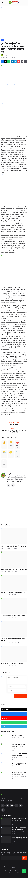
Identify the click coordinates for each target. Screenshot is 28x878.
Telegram (6, 726)
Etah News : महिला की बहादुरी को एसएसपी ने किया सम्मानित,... (19, 754)
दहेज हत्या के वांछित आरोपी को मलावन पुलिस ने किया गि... (13, 546)
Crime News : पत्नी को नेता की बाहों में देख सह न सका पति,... (19, 828)
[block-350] (10, 84)
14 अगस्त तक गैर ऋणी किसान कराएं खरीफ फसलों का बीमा (14, 569)
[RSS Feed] (13, 485)
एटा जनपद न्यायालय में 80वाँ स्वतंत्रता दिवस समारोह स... (13, 615)
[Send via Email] (18, 61)
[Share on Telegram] (15, 61)
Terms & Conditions (14, 870)
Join (24, 858)
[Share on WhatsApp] (8, 61)
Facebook (6, 714)
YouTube (6, 718)
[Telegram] (21, 805)
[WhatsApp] (16, 805)
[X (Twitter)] (3, 805)
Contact (6, 870)
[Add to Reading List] (25, 61)
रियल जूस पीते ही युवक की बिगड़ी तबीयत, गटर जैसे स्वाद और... (18, 745)
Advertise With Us (21, 872)
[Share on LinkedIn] (12, 61)
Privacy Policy (11, 872)
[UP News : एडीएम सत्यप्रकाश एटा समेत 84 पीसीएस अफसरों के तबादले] (6, 765)
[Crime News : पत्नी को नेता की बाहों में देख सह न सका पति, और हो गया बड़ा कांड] (6, 830)
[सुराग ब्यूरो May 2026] (6, 738)
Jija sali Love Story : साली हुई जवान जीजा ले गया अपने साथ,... (19, 838)
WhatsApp (7, 722)
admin (13, 737)
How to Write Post (21, 874)
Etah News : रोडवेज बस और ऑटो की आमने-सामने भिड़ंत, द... (12, 639)
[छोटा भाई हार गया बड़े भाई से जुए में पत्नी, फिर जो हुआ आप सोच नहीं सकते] (6, 821)
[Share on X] (5, 61)
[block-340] (14, 269)
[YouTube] (12, 805)
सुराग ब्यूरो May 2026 (17, 735)
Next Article (13, 428)
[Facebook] (8, 485)
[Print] (22, 61)
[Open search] (25, 2)
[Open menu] (2, 2)
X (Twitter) (6, 709)
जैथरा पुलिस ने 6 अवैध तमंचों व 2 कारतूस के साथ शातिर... (14, 592)
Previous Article (14, 422)
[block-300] (14, 118)
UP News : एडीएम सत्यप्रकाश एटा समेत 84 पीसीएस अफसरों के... (19, 764)
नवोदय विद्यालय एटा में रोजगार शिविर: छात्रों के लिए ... (13, 663)
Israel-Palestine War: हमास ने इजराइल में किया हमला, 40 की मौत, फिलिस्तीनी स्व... (14, 431)
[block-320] (14, 504)
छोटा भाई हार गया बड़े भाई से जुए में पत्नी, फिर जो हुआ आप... (19, 819)
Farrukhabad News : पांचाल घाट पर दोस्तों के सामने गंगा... (19, 773)
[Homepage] (14, 2)
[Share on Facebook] (2, 61)
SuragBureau (10, 474)
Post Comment (19, 696)
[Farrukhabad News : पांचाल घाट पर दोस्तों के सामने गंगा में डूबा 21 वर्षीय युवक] (6, 775)
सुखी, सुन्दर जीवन (14, 424)
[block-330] (14, 8)
